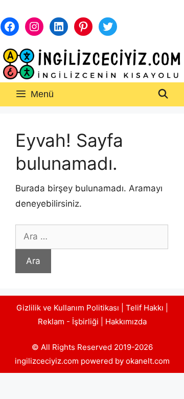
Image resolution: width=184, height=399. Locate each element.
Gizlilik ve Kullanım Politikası (67, 308)
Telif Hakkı (145, 308)
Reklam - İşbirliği (69, 321)
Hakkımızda (126, 321)
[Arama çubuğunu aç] (163, 94)
